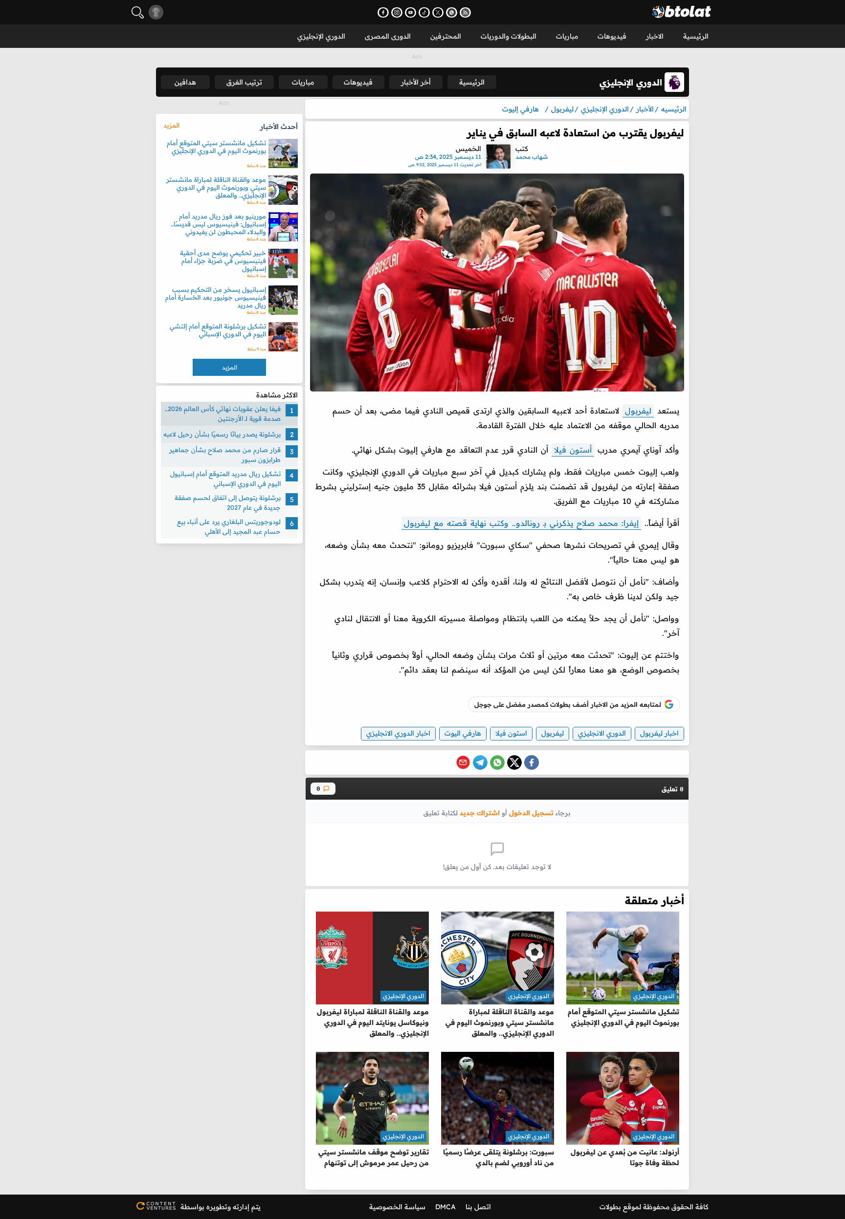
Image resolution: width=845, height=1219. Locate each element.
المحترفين (445, 36)
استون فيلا (511, 733)
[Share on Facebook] (531, 762)
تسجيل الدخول (531, 812)
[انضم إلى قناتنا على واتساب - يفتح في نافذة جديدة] (451, 12)
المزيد (171, 125)
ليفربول (638, 410)
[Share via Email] (463, 762)
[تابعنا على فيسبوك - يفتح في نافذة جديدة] (383, 12)
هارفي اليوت (463, 733)
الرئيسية (696, 36)
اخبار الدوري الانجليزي (398, 733)
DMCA (445, 1206)
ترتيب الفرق (244, 82)
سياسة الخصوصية (397, 1206)
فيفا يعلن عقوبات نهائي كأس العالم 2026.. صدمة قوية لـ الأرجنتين (223, 413)
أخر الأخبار (416, 82)
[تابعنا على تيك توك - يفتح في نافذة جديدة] (424, 12)
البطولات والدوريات (508, 36)
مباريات (567, 36)
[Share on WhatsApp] (497, 762)
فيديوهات (612, 36)
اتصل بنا (478, 1206)
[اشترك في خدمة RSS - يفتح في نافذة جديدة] (465, 12)
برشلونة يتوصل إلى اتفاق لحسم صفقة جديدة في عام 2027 (228, 502)
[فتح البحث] (137, 12)
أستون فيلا (573, 450)
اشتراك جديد (480, 812)
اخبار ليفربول (659, 733)
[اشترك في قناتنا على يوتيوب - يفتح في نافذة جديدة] (410, 12)
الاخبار (655, 36)
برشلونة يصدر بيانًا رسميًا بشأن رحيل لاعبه (222, 434)
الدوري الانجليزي (602, 733)
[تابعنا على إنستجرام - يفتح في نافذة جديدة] (396, 12)
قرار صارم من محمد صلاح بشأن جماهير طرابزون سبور (225, 454)
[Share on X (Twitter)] (514, 762)
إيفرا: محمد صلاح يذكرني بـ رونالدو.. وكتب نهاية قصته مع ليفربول (521, 523)
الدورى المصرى (388, 36)
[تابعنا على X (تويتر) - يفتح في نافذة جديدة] (438, 12)
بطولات (610, 1206)
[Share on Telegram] (480, 762)
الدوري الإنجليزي (321, 36)
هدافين (185, 82)
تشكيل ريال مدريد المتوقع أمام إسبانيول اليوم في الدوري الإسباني (225, 478)
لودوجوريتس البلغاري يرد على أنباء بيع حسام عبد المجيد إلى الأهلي (229, 526)
